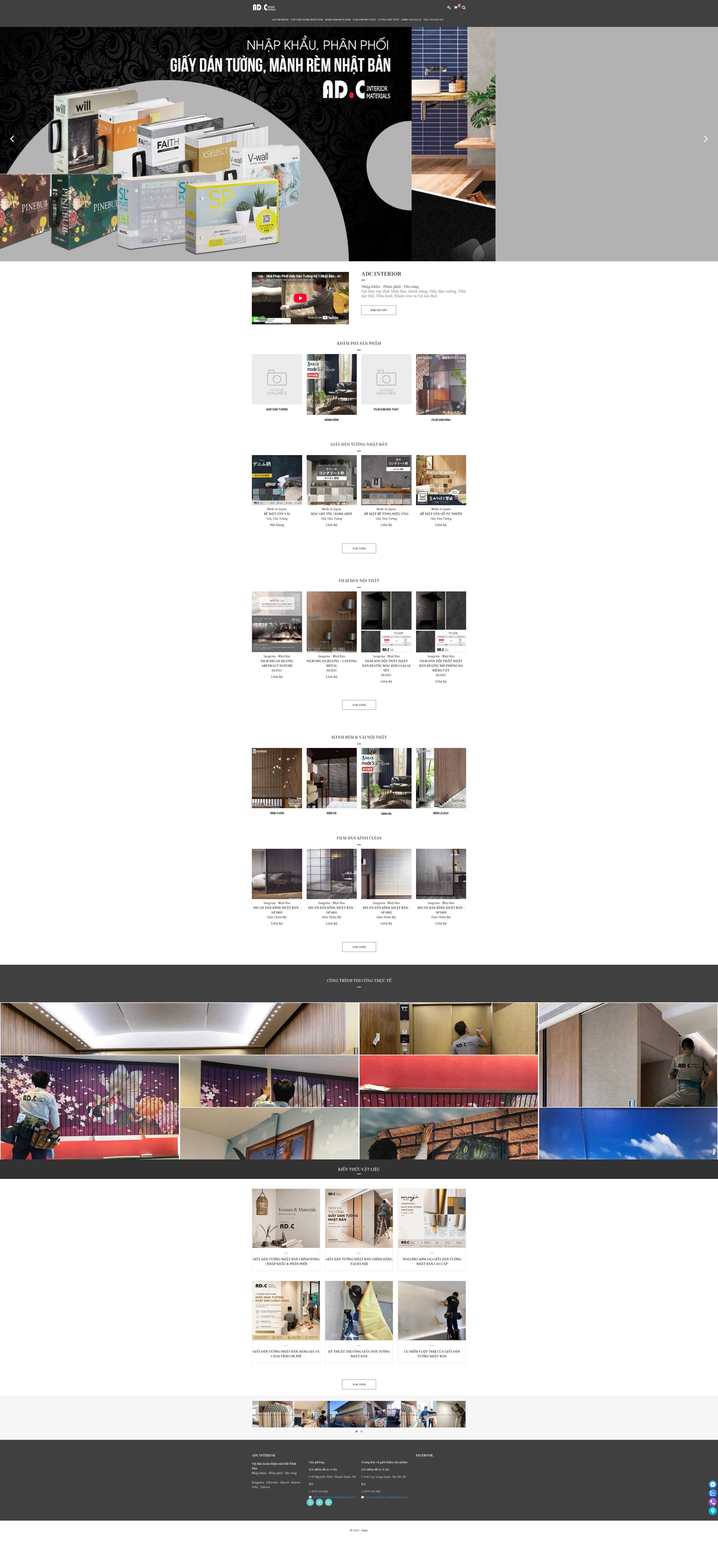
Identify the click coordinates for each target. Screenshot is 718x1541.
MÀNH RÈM (332, 419)
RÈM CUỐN (277, 813)
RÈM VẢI (386, 813)
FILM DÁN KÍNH (441, 419)
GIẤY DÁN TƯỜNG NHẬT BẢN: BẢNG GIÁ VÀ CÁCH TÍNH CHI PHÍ (281, 1312)
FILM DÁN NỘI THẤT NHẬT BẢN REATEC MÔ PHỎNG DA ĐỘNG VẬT (441, 665)
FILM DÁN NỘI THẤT (364, 19)
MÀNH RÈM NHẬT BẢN (338, 19)
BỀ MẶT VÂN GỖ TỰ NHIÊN (441, 514)
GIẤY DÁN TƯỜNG (277, 409)
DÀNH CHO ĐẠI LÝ (411, 19)
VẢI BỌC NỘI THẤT (388, 19)
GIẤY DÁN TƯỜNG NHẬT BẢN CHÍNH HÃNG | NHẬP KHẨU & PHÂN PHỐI (280, 1222)
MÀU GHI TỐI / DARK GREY (331, 514)
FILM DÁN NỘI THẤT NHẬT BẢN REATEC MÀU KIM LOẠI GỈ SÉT (386, 665)
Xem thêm (278, 1247)
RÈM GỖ (332, 813)
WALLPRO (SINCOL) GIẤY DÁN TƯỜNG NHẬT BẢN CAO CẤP (426, 1219)
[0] (454, 7)
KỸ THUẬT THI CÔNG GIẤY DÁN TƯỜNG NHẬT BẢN (354, 1312)
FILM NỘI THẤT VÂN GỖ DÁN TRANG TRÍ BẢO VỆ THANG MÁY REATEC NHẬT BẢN (71, 1050)
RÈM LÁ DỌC (441, 813)
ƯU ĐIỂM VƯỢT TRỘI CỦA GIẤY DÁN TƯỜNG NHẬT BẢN (427, 1312)
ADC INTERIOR (280, 19)
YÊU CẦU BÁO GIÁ (433, 19)
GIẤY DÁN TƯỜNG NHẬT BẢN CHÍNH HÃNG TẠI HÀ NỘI (353, 1219)
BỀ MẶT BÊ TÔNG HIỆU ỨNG (386, 514)
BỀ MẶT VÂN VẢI (277, 514)
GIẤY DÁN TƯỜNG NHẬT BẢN (307, 19)
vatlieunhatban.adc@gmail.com (333, 1497)
